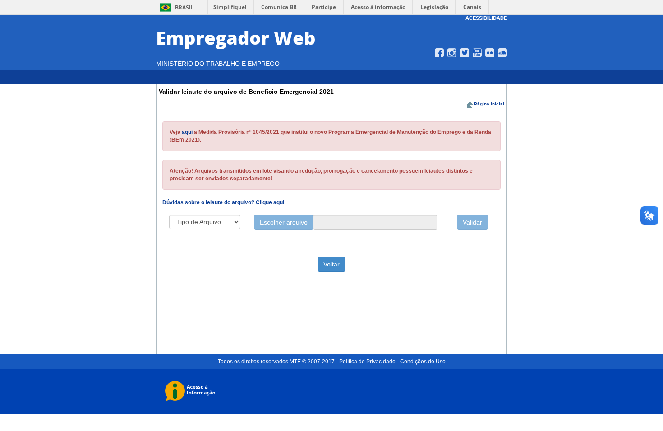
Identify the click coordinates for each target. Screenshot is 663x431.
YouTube (477, 52)
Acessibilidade (486, 18)
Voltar (331, 264)
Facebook (439, 52)
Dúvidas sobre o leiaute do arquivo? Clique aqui (223, 202)
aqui (187, 132)
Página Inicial (489, 103)
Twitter (464, 52)
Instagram (451, 52)
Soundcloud (502, 52)
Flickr (489, 52)
